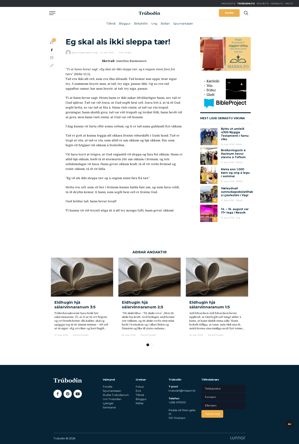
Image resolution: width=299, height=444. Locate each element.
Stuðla (229, 12)
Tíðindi (110, 23)
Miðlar (140, 403)
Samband (109, 407)
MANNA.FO (277, 3)
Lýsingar (108, 403)
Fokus (140, 386)
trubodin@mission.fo (182, 390)
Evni (138, 390)
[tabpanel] (82, 299)
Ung (154, 23)
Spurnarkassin (183, 23)
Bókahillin (141, 23)
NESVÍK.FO (263, 3)
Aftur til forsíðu (81, 13)
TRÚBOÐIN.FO (246, 3)
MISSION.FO (228, 3)
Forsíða (107, 386)
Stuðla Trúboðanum (116, 395)
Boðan (165, 23)
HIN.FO (289, 3)
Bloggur (125, 23)
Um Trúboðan (112, 399)
